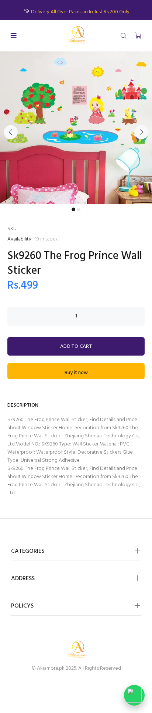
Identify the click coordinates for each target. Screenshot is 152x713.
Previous (11, 132)
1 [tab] (73, 209)
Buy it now (76, 373)
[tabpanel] (76, 127)
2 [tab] (78, 209)
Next (141, 132)
